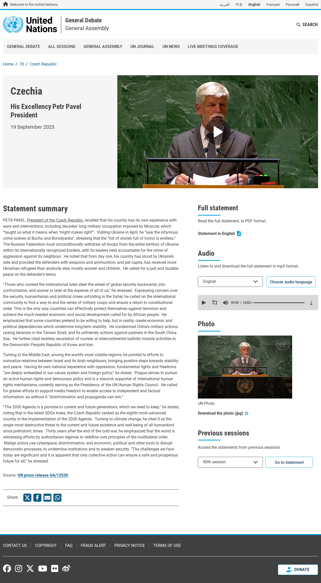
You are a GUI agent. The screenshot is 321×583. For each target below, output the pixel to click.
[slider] (275, 303)
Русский (292, 5)
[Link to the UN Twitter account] (30, 568)
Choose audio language (291, 282)
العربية (224, 5)
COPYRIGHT (46, 545)
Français (273, 5)
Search (310, 24)
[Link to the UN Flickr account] (54, 568)
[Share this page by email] (47, 498)
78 (21, 64)
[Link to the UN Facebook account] (7, 568)
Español (311, 5)
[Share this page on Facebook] (37, 498)
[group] (225, 302)
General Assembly (103, 46)
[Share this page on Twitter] (27, 498)
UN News (171, 46)
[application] (258, 302)
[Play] (217, 131)
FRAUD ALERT (93, 545)
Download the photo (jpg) (220, 413)
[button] (203, 302)
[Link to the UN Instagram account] (18, 568)
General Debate (83, 20)
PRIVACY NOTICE (129, 545)
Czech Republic (43, 64)
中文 (239, 5)
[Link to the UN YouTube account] (42, 568)
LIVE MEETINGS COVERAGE (213, 46)
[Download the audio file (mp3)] (311, 303)
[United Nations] (30, 24)
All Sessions (61, 46)
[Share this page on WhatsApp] (57, 498)
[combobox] (230, 281)
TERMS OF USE (167, 545)
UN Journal (142, 46)
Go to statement (289, 462)
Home (8, 64)
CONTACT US (15, 545)
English (254, 5)
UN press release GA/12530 (43, 475)
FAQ (68, 545)
